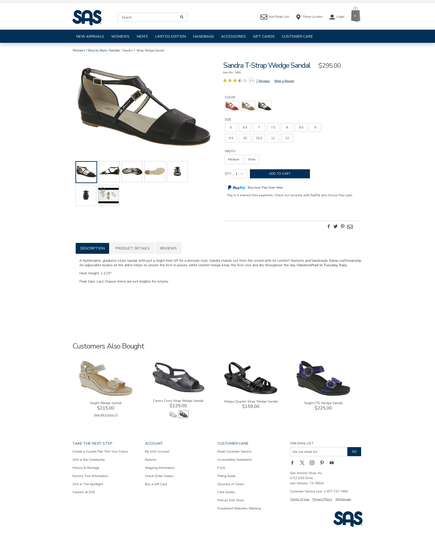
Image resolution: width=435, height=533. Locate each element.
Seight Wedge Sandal (106, 403)
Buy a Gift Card (156, 484)
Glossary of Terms (231, 484)
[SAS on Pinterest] (323, 462)
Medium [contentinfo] (233, 159)
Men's (142, 36)
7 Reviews (263, 81)
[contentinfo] (232, 106)
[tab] (92, 248)
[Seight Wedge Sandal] (105, 395)
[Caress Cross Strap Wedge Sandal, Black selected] (183, 417)
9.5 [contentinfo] (231, 138)
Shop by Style (97, 50)
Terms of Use (299, 499)
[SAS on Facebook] (294, 462)
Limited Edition (170, 36)
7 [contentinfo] (259, 127)
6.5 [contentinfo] (245, 127)
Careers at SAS (83, 492)
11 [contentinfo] (273, 138)
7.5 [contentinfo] (273, 127)
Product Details (132, 248)
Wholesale (343, 499)
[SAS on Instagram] (313, 462)
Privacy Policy (322, 499)
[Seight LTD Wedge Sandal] (323, 395)
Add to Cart (280, 174)
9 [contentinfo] (315, 127)
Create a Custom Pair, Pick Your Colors (100, 451)
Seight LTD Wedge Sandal (323, 403)
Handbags (203, 36)
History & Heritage (85, 468)
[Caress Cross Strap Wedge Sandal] (178, 393)
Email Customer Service (234, 451)
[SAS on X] (304, 462)
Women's (120, 36)
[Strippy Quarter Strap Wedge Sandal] (250, 394)
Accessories (233, 36)
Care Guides (226, 492)
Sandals (114, 50)
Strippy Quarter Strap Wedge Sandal (251, 401)
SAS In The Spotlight (87, 484)
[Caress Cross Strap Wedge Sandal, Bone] (173, 417)
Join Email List (302, 443)
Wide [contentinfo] (252, 159)
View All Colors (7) (106, 415)
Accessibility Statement (234, 460)
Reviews (168, 248)
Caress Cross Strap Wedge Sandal (178, 401)
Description (92, 248)
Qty (228, 174)
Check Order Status (159, 476)
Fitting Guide (227, 476)
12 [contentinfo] (287, 138)
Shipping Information (160, 468)
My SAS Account (157, 451)
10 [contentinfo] (245, 138)
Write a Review (284, 81)
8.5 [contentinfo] (301, 127)
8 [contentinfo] (287, 127)
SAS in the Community (88, 460)
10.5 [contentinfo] (259, 138)
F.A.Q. (221, 468)
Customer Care (297, 36)
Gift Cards (264, 36)
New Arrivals (90, 36)
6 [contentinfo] (231, 127)
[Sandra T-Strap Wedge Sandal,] (143, 104)
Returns (150, 460)
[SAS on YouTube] (333, 462)
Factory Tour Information (90, 476)
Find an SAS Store (231, 500)
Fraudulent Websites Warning (239, 508)
